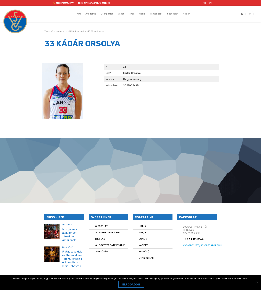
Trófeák (100, 239)
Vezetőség (101, 251)
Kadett (143, 245)
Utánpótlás (146, 258)
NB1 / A (143, 226)
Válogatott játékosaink (110, 245)
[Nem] (257, 282)
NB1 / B (143, 232)
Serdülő (144, 251)
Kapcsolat (101, 226)
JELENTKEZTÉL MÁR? (65, 3)
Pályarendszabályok (107, 232)
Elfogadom (131, 284)
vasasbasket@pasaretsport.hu (202, 245)
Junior (143, 239)
